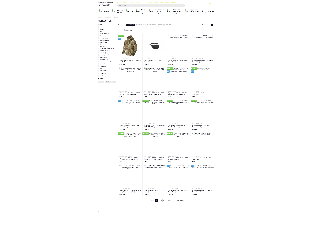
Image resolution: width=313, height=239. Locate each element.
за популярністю (130, 24)
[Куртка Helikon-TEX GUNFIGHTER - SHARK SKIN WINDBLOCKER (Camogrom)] (179, 78)
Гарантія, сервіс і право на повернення (170, 2)
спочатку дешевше (141, 24)
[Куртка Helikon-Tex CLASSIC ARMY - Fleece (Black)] (179, 46)
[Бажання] (198, 4)
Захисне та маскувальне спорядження (177, 11)
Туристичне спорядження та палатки (194, 11)
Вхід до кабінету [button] (162, 213)
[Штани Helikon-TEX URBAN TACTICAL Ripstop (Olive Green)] (154, 176)
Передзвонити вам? (182, 218)
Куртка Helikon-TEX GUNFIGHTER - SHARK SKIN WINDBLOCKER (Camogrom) (178, 94)
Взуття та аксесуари (120, 11)
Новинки (106, 11)
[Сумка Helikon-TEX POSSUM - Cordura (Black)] (154, 46)
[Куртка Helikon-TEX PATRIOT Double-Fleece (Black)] (203, 46)
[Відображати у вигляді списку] (214, 25)
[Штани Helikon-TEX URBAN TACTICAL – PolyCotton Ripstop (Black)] (130, 176)
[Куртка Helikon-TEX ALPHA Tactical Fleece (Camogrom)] (130, 111)
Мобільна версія (103, 218)
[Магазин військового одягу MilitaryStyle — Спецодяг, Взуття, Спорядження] (106, 211)
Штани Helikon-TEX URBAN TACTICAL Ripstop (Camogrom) (178, 158)
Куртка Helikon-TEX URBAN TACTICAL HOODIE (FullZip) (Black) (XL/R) (154, 93)
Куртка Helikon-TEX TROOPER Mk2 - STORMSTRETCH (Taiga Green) (154, 158)
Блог (144, 2)
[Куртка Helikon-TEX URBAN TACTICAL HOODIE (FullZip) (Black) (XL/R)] (154, 78)
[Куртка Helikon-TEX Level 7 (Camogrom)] (203, 78)
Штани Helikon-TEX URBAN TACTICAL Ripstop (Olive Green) (154, 191)
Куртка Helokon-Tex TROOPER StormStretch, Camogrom (176, 126)
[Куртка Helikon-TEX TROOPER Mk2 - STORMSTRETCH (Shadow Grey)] (130, 143)
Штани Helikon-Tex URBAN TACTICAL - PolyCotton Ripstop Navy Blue (130, 93)
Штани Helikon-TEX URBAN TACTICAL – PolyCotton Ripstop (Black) (130, 191)
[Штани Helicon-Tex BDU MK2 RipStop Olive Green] (203, 143)
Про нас (119, 2)
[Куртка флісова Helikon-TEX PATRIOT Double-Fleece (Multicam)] (130, 46)
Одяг (132, 11)
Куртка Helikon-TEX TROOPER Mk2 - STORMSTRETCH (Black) (154, 126)
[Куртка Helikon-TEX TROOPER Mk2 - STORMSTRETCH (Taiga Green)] (154, 143)
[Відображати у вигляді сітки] (212, 25)
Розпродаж (210, 11)
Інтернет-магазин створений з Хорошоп (106, 235)
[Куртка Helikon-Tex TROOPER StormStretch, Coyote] (203, 111)
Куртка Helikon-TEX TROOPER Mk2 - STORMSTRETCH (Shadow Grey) (129, 158)
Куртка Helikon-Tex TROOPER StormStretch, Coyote (200, 126)
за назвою (160, 24)
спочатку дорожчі (151, 24)
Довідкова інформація (152, 2)
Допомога (125, 2)
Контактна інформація (135, 2)
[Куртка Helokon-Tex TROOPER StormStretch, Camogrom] (179, 111)
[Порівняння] (194, 4)
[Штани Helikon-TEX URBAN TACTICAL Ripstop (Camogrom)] (179, 143)
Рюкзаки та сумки (143, 11)
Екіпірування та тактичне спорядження (159, 11)
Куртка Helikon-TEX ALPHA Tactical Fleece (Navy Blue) (202, 191)
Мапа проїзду (200, 228)
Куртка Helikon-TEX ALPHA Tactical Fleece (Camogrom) (129, 126)
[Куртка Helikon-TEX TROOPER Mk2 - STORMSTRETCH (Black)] (154, 111)
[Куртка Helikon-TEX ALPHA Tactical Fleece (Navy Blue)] (203, 176)
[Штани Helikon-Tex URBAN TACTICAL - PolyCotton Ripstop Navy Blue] (130, 78)
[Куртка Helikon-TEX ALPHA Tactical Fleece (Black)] (179, 176)
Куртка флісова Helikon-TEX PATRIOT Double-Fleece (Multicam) (130, 61)
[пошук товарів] (183, 5)
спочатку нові (167, 24)
